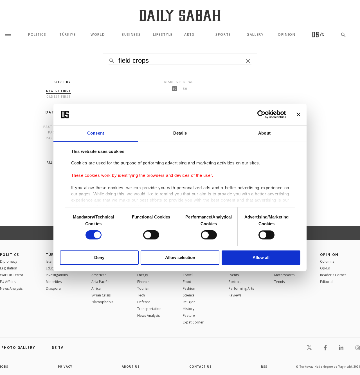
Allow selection (180, 257)
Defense (143, 302)
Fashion (189, 288)
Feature (189, 315)
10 (174, 89)
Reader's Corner (333, 275)
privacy (65, 367)
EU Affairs (7, 281)
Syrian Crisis (101, 295)
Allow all (261, 257)
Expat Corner (193, 322)
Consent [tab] (95, 133)
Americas (98, 275)
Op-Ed (325, 268)
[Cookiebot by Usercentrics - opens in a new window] (261, 114)
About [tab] (264, 133)
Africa (96, 288)
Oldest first (58, 97)
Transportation (149, 308)
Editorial (326, 281)
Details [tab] (180, 133)
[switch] (151, 235)
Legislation (8, 268)
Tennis (279, 281)
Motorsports (284, 275)
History (188, 308)
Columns (327, 261)
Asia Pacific (100, 281)
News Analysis (11, 288)
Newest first (58, 91)
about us (131, 367)
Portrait (235, 281)
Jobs (4, 367)
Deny (99, 257)
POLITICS (9, 254)
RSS (264, 367)
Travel (188, 275)
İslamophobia (102, 302)
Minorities (54, 281)
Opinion (329, 254)
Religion (189, 302)
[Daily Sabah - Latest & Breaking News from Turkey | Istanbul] (179, 15)
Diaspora (53, 288)
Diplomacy (8, 261)
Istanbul (52, 261)
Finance (143, 281)
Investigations (57, 275)
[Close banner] (298, 115)
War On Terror (11, 275)
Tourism (143, 288)
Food (187, 281)
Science (189, 295)
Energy (142, 275)
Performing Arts (241, 288)
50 (185, 89)
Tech (141, 295)
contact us (200, 367)
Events (234, 275)
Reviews (235, 295)
